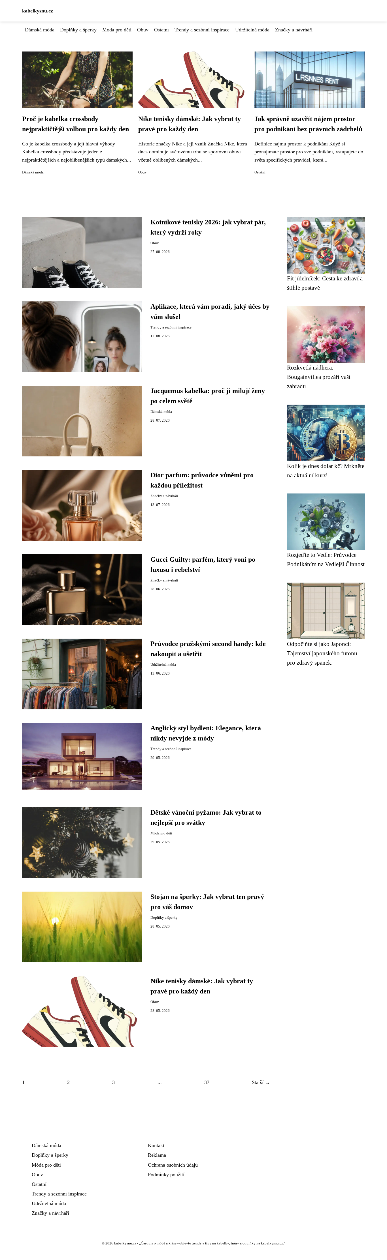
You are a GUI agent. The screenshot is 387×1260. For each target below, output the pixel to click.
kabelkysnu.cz (37, 11)
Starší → (261, 1082)
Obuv (142, 30)
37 (206, 1082)
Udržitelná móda (252, 30)
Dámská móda (39, 30)
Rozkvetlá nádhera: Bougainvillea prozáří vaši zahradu (318, 377)
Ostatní (161, 30)
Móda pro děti (116, 30)
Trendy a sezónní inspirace (202, 30)
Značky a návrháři (293, 30)
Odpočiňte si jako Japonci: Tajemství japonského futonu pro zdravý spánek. (322, 653)
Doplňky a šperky (78, 30)
